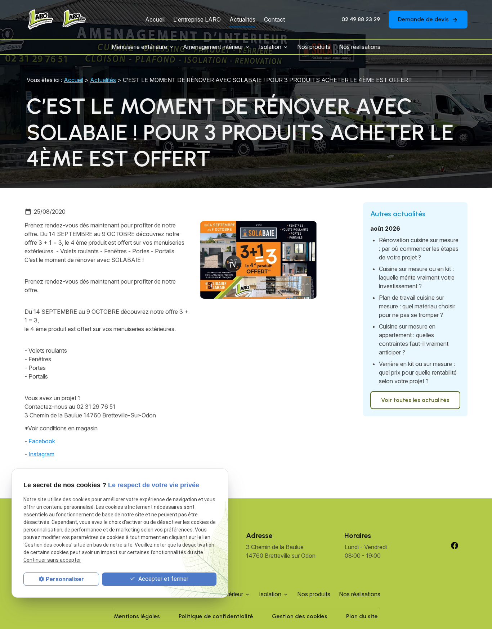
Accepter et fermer (162, 578)
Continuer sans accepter (52, 560)
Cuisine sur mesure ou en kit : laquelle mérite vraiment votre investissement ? (417, 277)
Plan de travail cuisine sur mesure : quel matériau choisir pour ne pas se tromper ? (417, 306)
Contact (274, 19)
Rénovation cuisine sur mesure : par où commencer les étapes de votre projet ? (419, 248)
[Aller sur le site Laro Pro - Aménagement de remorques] (73, 19)
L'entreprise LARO (197, 19)
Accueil (155, 19)
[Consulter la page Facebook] (454, 545)
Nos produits (313, 46)
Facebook (41, 441)
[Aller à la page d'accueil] (39, 19)
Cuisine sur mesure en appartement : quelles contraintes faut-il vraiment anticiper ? (413, 339)
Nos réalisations (359, 46)
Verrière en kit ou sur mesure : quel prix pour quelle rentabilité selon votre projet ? (418, 372)
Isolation (270, 46)
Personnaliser (65, 579)
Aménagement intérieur (213, 46)
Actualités (242, 19)
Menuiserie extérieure (139, 46)
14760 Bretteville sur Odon (281, 551)
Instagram (41, 454)
